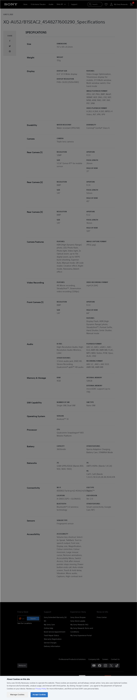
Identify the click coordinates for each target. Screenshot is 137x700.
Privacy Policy (40, 689)
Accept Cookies (39, 694)
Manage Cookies (17, 694)
